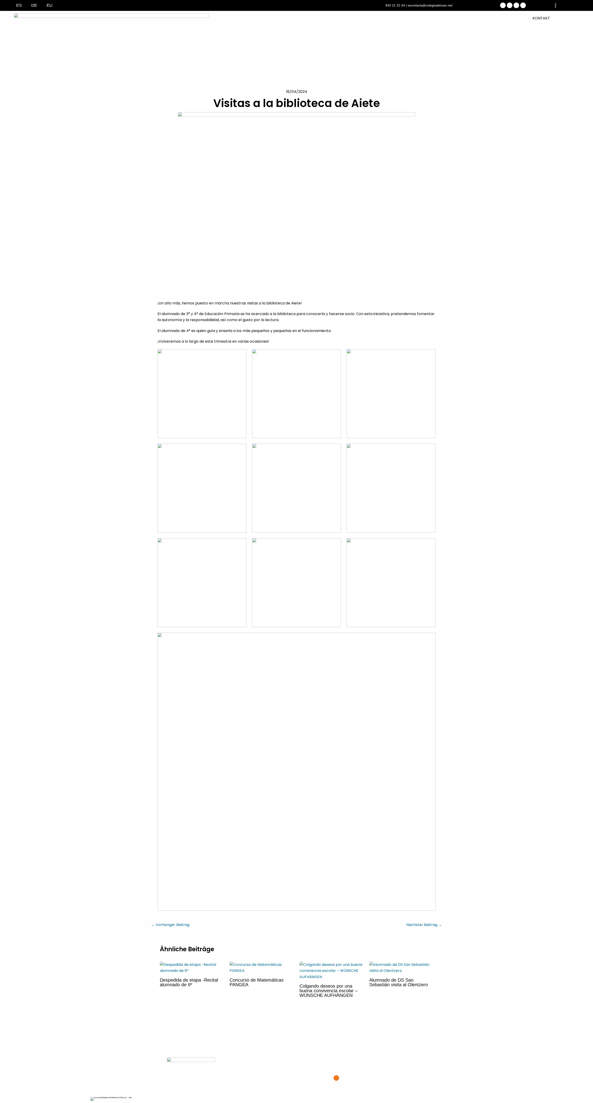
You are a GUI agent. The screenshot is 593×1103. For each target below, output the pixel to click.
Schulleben (298, 42)
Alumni (388, 42)
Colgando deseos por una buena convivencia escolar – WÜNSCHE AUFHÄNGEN (329, 990)
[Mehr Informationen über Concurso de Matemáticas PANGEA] (261, 967)
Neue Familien (199, 42)
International (269, 42)
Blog (369, 42)
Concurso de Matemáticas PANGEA (257, 982)
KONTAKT (541, 18)
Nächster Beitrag (424, 925)
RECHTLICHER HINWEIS (247, 1059)
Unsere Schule (232, 42)
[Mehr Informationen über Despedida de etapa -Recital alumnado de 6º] (192, 967)
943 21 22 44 (395, 5)
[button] (92, 1099)
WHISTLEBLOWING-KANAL (380, 1059)
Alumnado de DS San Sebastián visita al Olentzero (398, 982)
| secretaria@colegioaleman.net (429, 5)
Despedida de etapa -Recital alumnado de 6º (189, 982)
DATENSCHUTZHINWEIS (292, 1059)
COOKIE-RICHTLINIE (335, 1059)
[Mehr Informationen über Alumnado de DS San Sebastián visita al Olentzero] (401, 967)
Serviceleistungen (337, 42)
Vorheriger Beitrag (170, 925)
